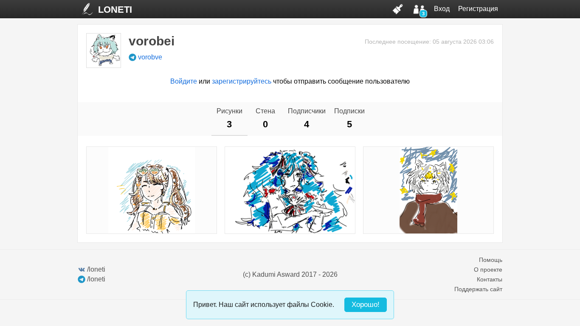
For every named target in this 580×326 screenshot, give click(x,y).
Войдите (183, 81)
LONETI (115, 9)
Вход (442, 8)
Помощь (490, 259)
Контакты (489, 279)
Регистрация (478, 8)
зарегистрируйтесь (241, 81)
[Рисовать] (397, 9)
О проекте (488, 269)
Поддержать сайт (478, 289)
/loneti (96, 269)
